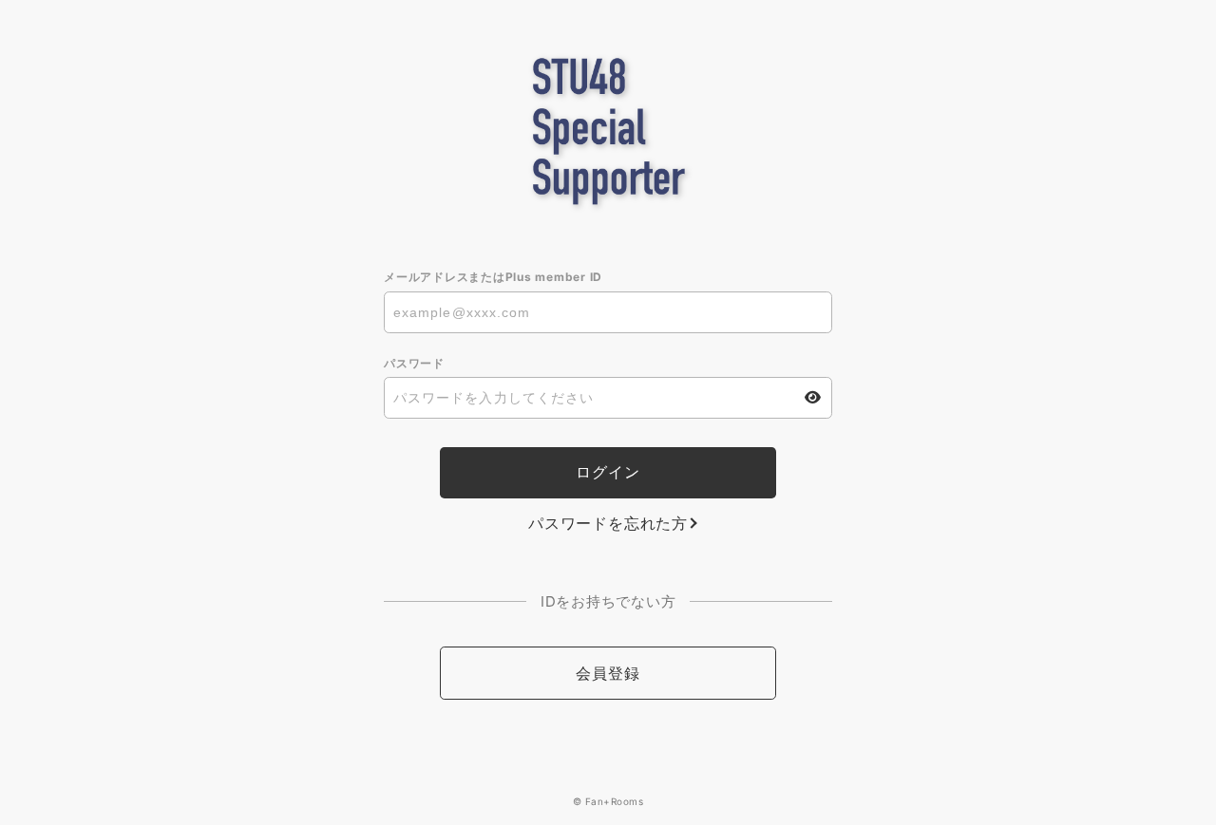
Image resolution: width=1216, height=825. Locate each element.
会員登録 (607, 673)
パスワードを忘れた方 (608, 523)
